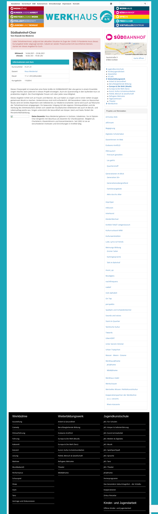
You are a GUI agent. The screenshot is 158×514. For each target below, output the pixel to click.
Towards (109, 332)
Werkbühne (113, 103)
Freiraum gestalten (115, 154)
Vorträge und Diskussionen (23, 501)
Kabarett (16, 444)
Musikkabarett (18, 467)
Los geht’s (111, 160)
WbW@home (112, 370)
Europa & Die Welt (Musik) (120, 86)
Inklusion (109, 208)
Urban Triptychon (113, 349)
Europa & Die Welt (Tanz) (119, 89)
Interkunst (110, 213)
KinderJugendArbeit (116, 71)
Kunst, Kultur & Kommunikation (122, 91)
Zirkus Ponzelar (110, 495)
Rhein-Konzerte (113, 404)
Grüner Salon (112, 251)
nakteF (108, 287)
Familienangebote (114, 189)
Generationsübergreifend (117, 183)
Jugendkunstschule (116, 69)
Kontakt (76, 4)
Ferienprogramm (111, 478)
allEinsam (110, 122)
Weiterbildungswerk (116, 79)
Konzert (15, 450)
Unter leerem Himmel (115, 344)
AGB (34, 4)
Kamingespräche (114, 257)
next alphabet (111, 293)
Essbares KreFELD (113, 145)
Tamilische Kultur (113, 327)
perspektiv (110, 304)
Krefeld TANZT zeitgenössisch (118, 225)
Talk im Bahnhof (113, 262)
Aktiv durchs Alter (114, 194)
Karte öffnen (139, 58)
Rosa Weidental (31, 71)
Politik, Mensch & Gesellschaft (121, 94)
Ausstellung (17, 421)
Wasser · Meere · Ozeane (116, 355)
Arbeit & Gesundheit (117, 81)
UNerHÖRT (110, 338)
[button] (106, 69)
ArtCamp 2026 (111, 117)
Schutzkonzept (55, 4)
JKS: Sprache (109, 456)
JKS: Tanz (107, 461)
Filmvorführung (18, 433)
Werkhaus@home (113, 361)
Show (14, 484)
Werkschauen (111, 383)
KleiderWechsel (112, 219)
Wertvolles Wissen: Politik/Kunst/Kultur (122, 389)
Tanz (14, 495)
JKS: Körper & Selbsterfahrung (116, 427)
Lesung (15, 456)
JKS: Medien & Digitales (113, 439)
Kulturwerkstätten (113, 236)
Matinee (15, 461)
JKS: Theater (109, 467)
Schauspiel (16, 478)
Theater (112, 101)
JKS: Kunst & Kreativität (113, 433)
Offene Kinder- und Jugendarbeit (117, 508)
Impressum (66, 4)
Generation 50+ (113, 177)
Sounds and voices (113, 315)
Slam (14, 490)
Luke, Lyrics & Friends (114, 242)
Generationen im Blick (115, 173)
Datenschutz (42, 4)
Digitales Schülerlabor (115, 134)
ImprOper (110, 202)
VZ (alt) (110, 76)
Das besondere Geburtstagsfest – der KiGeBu (122, 484)
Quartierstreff (112, 166)
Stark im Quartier (113, 321)
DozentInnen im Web (114, 139)
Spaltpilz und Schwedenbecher (118, 310)
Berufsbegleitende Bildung (120, 84)
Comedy (15, 427)
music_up (110, 270)
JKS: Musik (108, 444)
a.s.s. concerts (113, 399)
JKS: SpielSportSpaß (112, 450)
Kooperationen (110, 490)
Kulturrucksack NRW (114, 230)
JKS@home (111, 364)
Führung (15, 439)
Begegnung (110, 128)
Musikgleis (110, 276)
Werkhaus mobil (112, 378)
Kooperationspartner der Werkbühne (121, 395)
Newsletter (15, 4)
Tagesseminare (115, 98)
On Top (109, 298)
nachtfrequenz (112, 281)
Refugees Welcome (117, 96)
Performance (17, 473)
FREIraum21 (111, 151)
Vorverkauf (26, 4)
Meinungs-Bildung (113, 247)
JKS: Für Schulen (110, 421)
